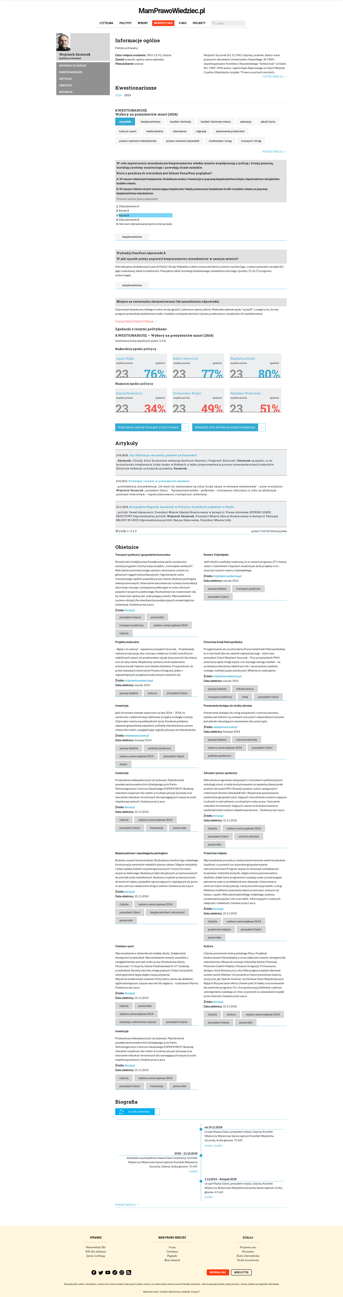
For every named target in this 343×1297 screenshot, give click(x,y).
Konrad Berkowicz (129, 393)
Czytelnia (106, 23)
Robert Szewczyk (185, 358)
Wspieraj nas (248, 1247)
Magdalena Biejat (242, 358)
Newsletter (241, 1272)
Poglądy (172, 1256)
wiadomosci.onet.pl (137, 735)
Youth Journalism (248, 1260)
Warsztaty (248, 1251)
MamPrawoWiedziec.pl (171, 11)
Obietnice (65, 85)
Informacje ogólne (72, 65)
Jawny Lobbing (95, 1256)
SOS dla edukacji (95, 1251)
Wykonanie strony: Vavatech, (155, 1292)
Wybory (143, 23)
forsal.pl (130, 610)
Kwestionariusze (70, 72)
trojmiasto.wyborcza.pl (227, 576)
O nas (183, 23)
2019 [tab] (127, 95)
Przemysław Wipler (187, 393)
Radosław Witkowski (245, 393)
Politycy (125, 23)
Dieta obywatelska (248, 1256)
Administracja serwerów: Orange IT (184, 1292)
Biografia (66, 91)
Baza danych (172, 1260)
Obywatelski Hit (96, 1247)
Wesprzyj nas (163, 23)
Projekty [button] (199, 23)
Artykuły (65, 78)
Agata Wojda (125, 358)
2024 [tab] (118, 95)
